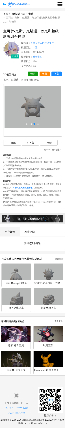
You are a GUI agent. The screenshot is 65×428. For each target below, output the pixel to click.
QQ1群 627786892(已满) (16, 407)
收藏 (44, 73)
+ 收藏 (12, 142)
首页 (5, 13)
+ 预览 (48, 142)
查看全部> (59, 259)
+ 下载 (30, 142)
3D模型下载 (18, 13)
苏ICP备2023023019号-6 (48, 420)
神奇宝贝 (37, 57)
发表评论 (30, 231)
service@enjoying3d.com (36, 423)
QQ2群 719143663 (16, 412)
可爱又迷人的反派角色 (42, 43)
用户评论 (10, 231)
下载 (56, 73)
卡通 (30, 13)
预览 (32, 73)
